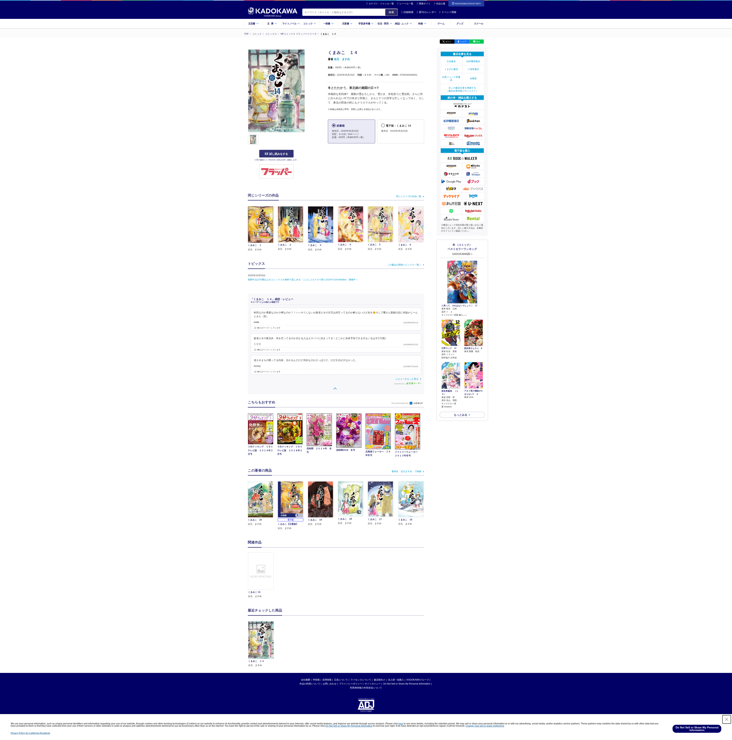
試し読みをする (278, 153)
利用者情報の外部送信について (366, 687)
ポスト (448, 41)
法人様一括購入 (396, 679)
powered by (399, 384)
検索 (391, 12)
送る (478, 41)
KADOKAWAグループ (418, 679)
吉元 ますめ (342, 59)
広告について (341, 679)
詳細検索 (408, 12)
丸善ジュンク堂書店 (451, 78)
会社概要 (305, 679)
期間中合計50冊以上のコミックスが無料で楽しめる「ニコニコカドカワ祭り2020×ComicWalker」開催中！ (303, 279)
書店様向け (379, 679)
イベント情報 (448, 12)
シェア (463, 41)
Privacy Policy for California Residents (30, 733)
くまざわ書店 (451, 69)
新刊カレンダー (427, 12)
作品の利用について (309, 683)
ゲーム (441, 23)
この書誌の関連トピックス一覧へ (404, 264)
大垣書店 (451, 61)
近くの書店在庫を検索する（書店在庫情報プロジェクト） (462, 89)
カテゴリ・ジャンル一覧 (381, 3)
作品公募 (440, 3)
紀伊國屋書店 (473, 61)
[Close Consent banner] (726, 719)
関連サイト (424, 3)
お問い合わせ (329, 683)
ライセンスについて (361, 679)
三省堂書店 (473, 69)
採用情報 (326, 679)
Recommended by (400, 403)
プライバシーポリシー (350, 683)
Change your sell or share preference (485, 726)
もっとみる (460, 414)
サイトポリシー (373, 683)
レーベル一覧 (406, 3)
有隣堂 (473, 78)
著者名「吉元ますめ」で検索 (406, 471)
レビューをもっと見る (407, 379)
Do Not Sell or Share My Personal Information (406, 684)
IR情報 (316, 679)
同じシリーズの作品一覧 (408, 196)
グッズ (459, 23)
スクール (478, 23)
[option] (263, 575)
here (400, 723)
